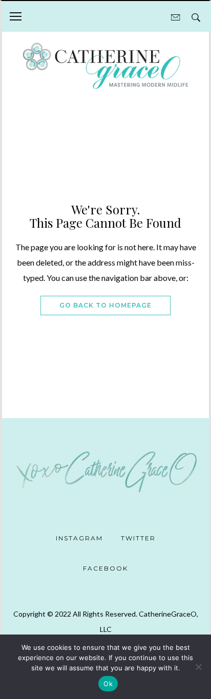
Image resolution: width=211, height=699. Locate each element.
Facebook (105, 568)
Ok (108, 684)
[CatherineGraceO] (105, 67)
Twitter (138, 538)
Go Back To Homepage (105, 305)
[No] (198, 667)
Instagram (79, 538)
